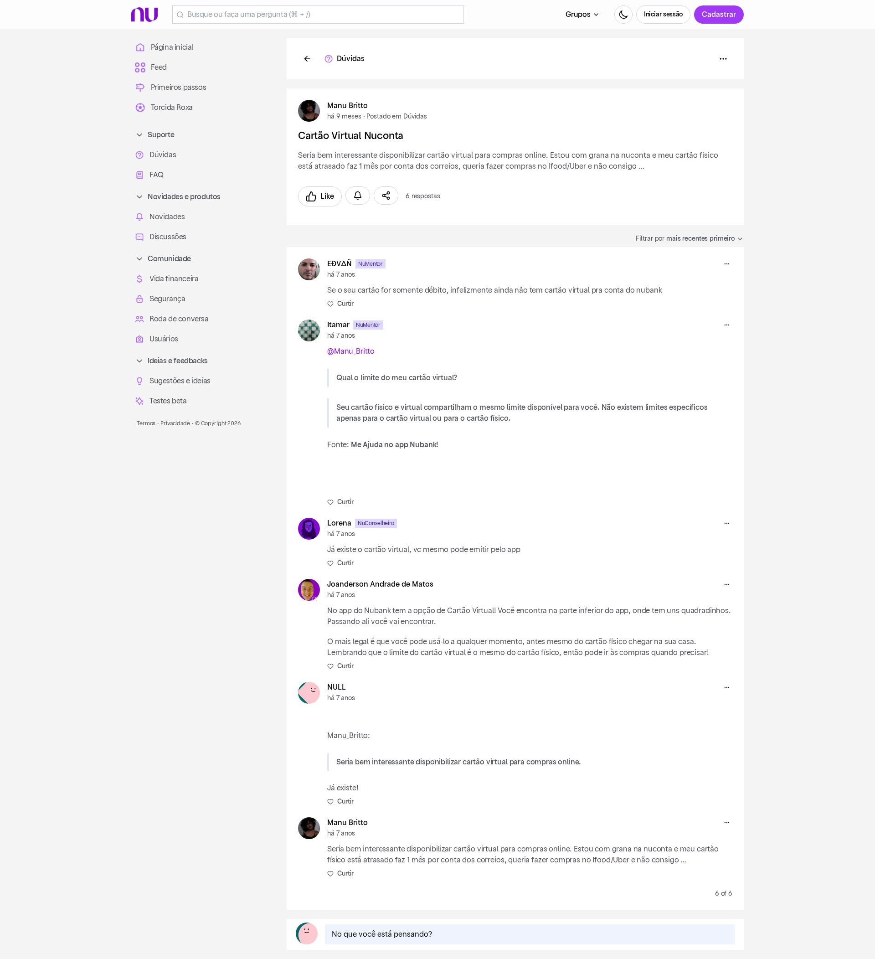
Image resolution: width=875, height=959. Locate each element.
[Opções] (723, 59)
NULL (336, 687)
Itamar (338, 325)
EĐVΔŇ (339, 264)
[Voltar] (307, 59)
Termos (146, 423)
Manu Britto (347, 105)
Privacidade (175, 423)
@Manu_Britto (351, 351)
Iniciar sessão (663, 14)
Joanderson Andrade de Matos (380, 584)
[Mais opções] (726, 263)
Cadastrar (719, 14)
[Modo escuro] (623, 14)
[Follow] (357, 195)
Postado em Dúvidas (396, 116)
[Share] (386, 195)
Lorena (339, 523)
